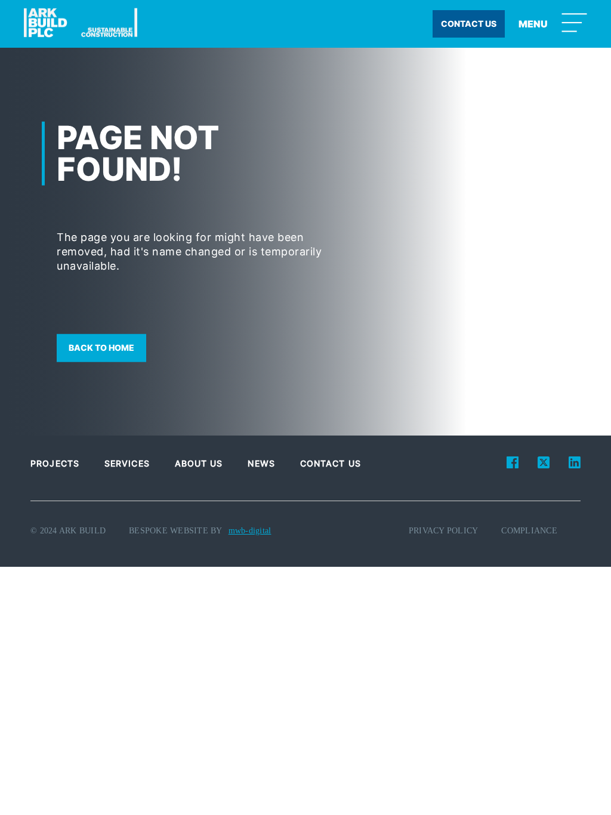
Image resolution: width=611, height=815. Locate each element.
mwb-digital (250, 530)
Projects (54, 463)
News (261, 463)
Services (127, 463)
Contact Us (330, 463)
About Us (199, 463)
